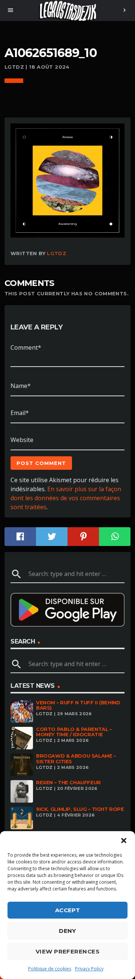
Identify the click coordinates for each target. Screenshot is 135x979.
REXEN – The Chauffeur (68, 782)
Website (21, 440)
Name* (20, 386)
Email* (19, 413)
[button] (124, 840)
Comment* (25, 347)
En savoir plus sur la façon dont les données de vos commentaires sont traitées (65, 498)
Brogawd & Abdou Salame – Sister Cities (76, 758)
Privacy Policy (89, 968)
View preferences (67, 951)
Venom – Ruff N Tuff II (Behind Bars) (78, 705)
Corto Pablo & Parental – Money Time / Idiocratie (74, 732)
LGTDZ (56, 253)
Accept (67, 910)
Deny (67, 930)
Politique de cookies (49, 968)
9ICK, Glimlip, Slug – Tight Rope (80, 809)
